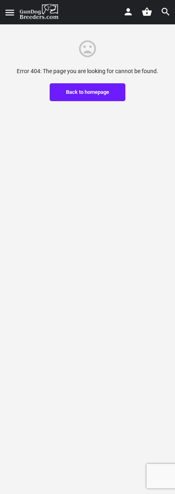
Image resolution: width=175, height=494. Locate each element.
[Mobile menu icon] (9, 12)
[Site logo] (40, 12)
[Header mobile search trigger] (165, 11)
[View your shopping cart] (147, 11)
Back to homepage (87, 92)
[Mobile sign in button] (128, 11)
